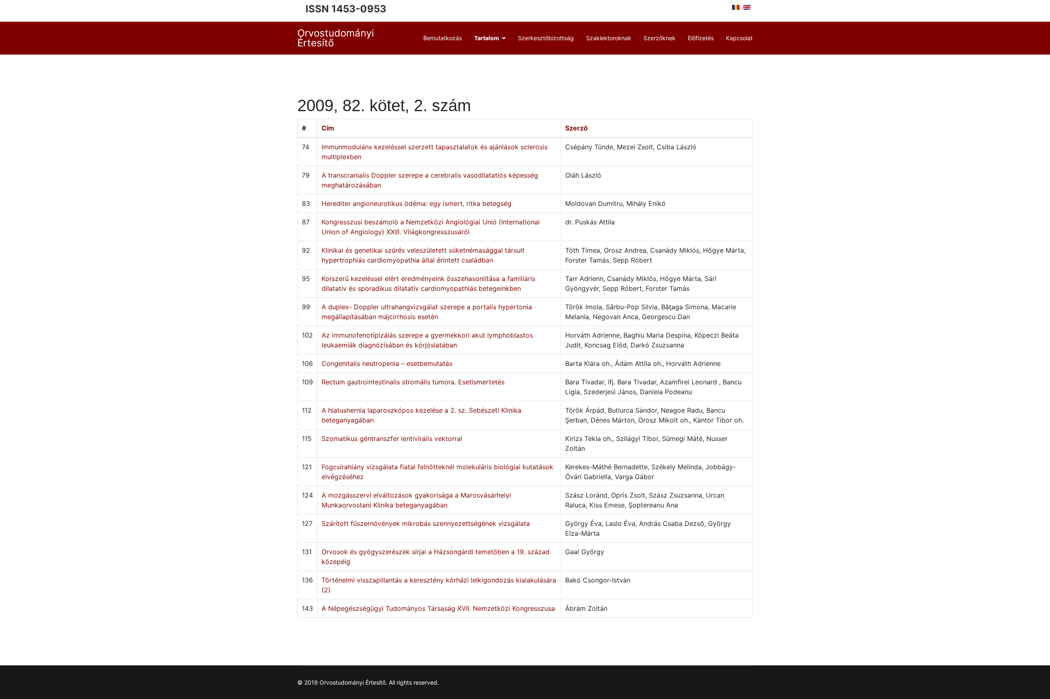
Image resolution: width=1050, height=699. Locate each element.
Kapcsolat (739, 37)
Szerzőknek (660, 37)
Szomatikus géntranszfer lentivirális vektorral (392, 438)
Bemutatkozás (442, 37)
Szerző (576, 128)
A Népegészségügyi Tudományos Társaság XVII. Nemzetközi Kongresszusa (438, 608)
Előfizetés (701, 37)
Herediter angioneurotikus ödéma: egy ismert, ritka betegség (416, 203)
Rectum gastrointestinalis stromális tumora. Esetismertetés (413, 382)
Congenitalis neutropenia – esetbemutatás (387, 363)
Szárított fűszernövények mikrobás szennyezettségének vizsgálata (426, 523)
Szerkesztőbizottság (546, 37)
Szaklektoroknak (608, 37)
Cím (328, 128)
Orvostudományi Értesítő (335, 38)
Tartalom (486, 37)
